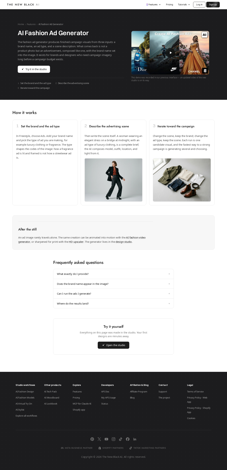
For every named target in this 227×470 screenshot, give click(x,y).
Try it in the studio (36, 69)
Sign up (213, 4)
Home (21, 24)
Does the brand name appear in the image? (113, 284)
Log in (199, 4)
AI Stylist (20, 409)
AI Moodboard (51, 397)
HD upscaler (76, 241)
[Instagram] (113, 439)
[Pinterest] (92, 439)
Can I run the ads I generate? (113, 293)
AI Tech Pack (50, 391)
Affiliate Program (138, 391)
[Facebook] (127, 439)
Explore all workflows (26, 415)
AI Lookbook (50, 403)
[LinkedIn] (135, 439)
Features (152, 4)
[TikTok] (120, 439)
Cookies (191, 418)
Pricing (169, 4)
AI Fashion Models (25, 397)
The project (164, 397)
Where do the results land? (113, 303)
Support (163, 391)
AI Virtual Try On (24, 403)
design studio (124, 241)
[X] (99, 439)
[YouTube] (106, 439)
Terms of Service (195, 391)
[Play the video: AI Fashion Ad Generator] (170, 53)
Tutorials (182, 4)
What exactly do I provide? (113, 274)
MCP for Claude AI (82, 403)
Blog (132, 397)
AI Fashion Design (25, 391)
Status (104, 403)
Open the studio (115, 345)
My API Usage (108, 397)
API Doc (105, 391)
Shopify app (79, 409)
